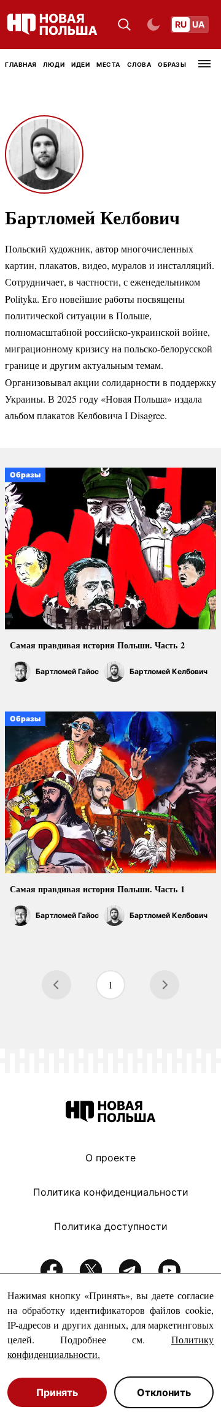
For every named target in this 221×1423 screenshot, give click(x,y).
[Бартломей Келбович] (114, 671)
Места (108, 64)
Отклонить (164, 1392)
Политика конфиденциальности (110, 1192)
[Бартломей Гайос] (20, 671)
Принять (57, 1392)
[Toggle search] (124, 25)
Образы (172, 64)
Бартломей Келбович (168, 671)
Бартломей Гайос (67, 671)
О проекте (110, 1158)
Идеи (80, 64)
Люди (53, 64)
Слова (139, 64)
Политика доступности (111, 1226)
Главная (21, 64)
